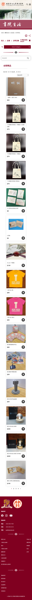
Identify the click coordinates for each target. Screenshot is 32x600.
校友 (28, 548)
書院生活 (7, 32)
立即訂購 (16, 41)
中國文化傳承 (4, 542)
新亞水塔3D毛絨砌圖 (12, 399)
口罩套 (8, 235)
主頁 (2, 32)
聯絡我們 (3, 575)
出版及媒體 (3, 558)
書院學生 (29, 542)
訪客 (28, 552)
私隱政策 (3, 591)
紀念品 (12, 32)
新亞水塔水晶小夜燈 (11, 426)
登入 (2, 41)
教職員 (28, 545)
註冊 (8, 41)
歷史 (2, 545)
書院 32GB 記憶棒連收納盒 (13, 480)
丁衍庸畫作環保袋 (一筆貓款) (14, 154)
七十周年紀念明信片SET (12, 208)
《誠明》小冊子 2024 (12, 97)
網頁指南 (3, 578)
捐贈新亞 (3, 561)
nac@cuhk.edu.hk (10, 530)
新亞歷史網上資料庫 (6, 564)
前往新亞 (3, 581)
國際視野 (3, 552)
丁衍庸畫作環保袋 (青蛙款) (13, 181)
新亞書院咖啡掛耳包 (11, 344)
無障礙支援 (3, 588)
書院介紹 (3, 539)
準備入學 (29, 539)
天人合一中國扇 (10, 262)
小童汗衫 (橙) (10, 290)
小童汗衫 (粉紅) (10, 317)
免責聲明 (3, 584)
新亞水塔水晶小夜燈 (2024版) (14, 453)
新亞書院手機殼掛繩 (11, 371)
